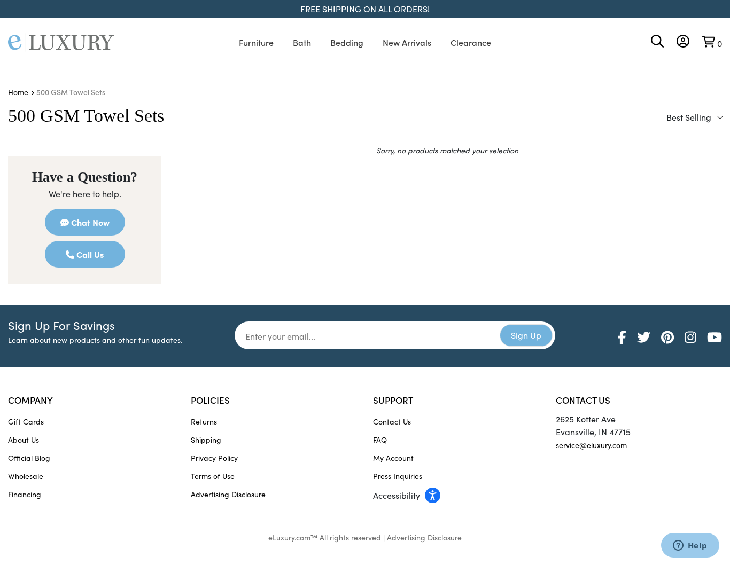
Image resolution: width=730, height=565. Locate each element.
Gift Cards (26, 422)
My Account (393, 458)
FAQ (380, 440)
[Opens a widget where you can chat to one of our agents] (690, 546)
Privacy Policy (214, 458)
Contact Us (392, 422)
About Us (23, 440)
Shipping (206, 440)
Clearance (471, 42)
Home (18, 92)
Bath (302, 42)
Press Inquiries (397, 476)
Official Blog (29, 458)
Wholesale (25, 476)
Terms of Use (213, 476)
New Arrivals (407, 42)
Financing (24, 494)
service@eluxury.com (591, 445)
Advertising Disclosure (228, 494)
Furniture (256, 42)
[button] (456, 494)
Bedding (346, 42)
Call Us (89, 254)
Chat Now (89, 222)
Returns (204, 422)
